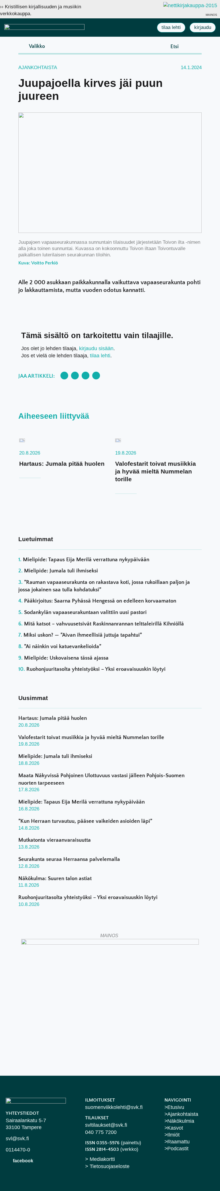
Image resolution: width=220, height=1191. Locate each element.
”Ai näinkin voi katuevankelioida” (62, 647)
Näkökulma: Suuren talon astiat (55, 879)
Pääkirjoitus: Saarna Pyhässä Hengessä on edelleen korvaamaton (100, 601)
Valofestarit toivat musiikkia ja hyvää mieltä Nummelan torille (155, 471)
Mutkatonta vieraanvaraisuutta (54, 840)
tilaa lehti (100, 355)
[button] (32, 46)
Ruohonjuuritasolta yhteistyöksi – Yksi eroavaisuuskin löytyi (96, 669)
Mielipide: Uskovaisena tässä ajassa (66, 658)
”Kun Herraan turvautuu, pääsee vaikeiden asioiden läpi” (85, 821)
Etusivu (175, 1107)
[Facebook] (8, 1160)
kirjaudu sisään (96, 348)
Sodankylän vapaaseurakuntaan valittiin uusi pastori (85, 612)
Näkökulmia (180, 1121)
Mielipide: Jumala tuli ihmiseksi (61, 571)
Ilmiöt (173, 1135)
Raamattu (178, 1142)
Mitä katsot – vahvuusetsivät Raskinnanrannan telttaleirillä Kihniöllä (104, 624)
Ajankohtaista (37, 67)
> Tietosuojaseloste (107, 1166)
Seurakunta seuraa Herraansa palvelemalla (69, 859)
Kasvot (175, 1128)
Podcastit (177, 1148)
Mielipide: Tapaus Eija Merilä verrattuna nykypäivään (86, 560)
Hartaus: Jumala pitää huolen (62, 463)
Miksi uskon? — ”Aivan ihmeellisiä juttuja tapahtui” (82, 635)
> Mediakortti (100, 1159)
